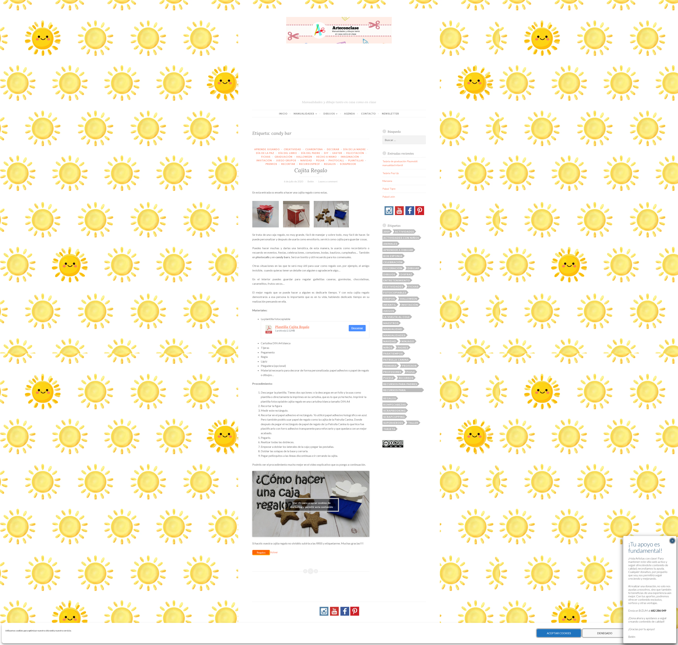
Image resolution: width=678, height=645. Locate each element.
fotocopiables (394, 292)
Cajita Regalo (310, 170)
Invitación (264, 160)
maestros (391, 323)
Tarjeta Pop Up (390, 173)
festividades (393, 286)
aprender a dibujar (398, 249)
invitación (409, 304)
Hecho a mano (326, 156)
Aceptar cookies (559, 633)
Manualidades (304, 113)
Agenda (349, 113)
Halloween (304, 156)
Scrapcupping (394, 416)
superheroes (393, 422)
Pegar (320, 160)
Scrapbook (348, 164)
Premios (271, 164)
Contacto (368, 113)
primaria (390, 365)
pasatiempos (393, 353)
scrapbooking (394, 410)
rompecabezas (394, 404)
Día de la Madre (354, 149)
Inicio (283, 113)
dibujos (389, 274)
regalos (389, 398)
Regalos (330, 164)
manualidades (394, 335)
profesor (409, 365)
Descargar (357, 328)
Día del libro (287, 153)
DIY (326, 153)
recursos (406, 377)
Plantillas (356, 160)
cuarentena (314, 149)
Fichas (265, 156)
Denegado (604, 633)
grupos (389, 298)
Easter (337, 153)
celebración (393, 262)
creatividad (292, 149)
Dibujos (329, 113)
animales (390, 243)
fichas (413, 286)
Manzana (387, 180)
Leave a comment (328, 181)
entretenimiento (396, 280)
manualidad (392, 329)
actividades (404, 231)
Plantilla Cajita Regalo (292, 327)
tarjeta (389, 428)
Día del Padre (310, 153)
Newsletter (390, 113)
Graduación (283, 156)
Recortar (288, 164)
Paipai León (388, 196)
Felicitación (355, 153)
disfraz (406, 274)
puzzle (388, 377)
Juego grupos (286, 160)
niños (387, 347)
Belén (311, 181)
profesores (392, 371)
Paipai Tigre (389, 188)
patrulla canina (396, 359)
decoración (392, 268)
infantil (389, 304)
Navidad (306, 160)
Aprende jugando (267, 149)
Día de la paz (265, 153)
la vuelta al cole (396, 316)
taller (413, 422)
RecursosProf (309, 164)
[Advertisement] (339, 73)
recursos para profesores (394, 390)
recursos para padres (400, 384)
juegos (388, 310)
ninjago (408, 341)
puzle (410, 371)
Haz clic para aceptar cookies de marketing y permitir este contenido (311, 504)
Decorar (333, 149)
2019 (386, 231)
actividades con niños (401, 237)
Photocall (336, 160)
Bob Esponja (392, 255)
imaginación (350, 156)
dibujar (413, 268)
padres (403, 347)
